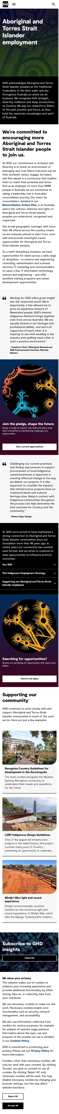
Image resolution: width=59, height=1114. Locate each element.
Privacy (40, 1051)
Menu (14, 4)
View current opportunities (29, 447)
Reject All (13, 1096)
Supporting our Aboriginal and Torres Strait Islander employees (26, 592)
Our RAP (7, 573)
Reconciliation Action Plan (19, 205)
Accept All (13, 1106)
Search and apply (28, 685)
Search (54, 4)
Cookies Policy (19, 1041)
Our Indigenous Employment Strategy (23, 582)
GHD (5, 4)
